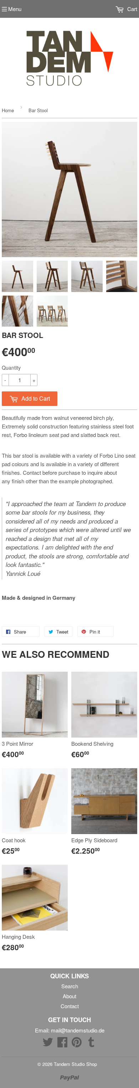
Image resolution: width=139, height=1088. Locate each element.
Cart (131, 8)
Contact (70, 1006)
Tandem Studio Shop (75, 1064)
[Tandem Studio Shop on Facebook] (62, 1044)
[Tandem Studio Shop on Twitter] (47, 1044)
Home (8, 110)
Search (69, 986)
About (69, 996)
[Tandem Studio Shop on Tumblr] (91, 1044)
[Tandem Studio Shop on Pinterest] (76, 1044)
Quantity (11, 367)
